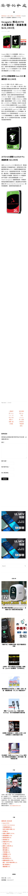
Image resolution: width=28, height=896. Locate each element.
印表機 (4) (5, 831)
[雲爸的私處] (14, 8)
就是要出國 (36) (7, 837)
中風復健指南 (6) (7, 827)
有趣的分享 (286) (7, 841)
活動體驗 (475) (7, 854)
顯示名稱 (4, 461)
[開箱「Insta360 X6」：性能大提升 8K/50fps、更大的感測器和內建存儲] (14, 709)
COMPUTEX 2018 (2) (9, 825)
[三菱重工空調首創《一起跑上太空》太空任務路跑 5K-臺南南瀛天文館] (14, 731)
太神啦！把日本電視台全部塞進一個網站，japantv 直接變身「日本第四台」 (14, 667)
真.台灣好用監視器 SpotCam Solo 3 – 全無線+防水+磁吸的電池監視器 (14, 608)
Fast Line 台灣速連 (18, 893)
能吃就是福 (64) (7, 858)
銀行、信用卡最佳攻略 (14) (10, 862)
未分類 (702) (6, 844)
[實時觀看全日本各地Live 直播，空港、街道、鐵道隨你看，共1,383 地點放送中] (14, 687)
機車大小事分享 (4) (8, 846)
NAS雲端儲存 (8, 402)
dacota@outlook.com (15, 805)
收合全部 (9, 821)
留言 (3, 442)
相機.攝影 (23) (6, 856)
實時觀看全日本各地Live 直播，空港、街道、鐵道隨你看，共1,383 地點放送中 (14, 689)
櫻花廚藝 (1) (6, 850)
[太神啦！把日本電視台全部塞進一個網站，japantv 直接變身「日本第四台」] (14, 664)
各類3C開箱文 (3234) (8, 833)
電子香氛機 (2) (7, 864)
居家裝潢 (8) (6, 839)
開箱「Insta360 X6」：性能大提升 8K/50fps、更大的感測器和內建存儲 (14, 711)
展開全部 (3, 821)
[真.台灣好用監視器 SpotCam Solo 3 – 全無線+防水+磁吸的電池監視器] (14, 606)
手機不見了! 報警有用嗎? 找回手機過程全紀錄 (14, 645)
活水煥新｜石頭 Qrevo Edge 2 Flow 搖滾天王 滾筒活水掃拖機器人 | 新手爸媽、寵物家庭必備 (14, 756)
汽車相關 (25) (6, 852)
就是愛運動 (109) (7, 835)
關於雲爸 (24, 892)
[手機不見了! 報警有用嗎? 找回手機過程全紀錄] (14, 642)
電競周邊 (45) (6, 866)
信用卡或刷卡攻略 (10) (9, 829)
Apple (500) (6, 823)
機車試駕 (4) (6, 848)
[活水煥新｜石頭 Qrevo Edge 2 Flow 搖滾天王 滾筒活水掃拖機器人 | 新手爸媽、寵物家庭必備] (14, 753)
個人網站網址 (5, 472)
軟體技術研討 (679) (8, 860)
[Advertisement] (14, 243)
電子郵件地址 (5, 467)
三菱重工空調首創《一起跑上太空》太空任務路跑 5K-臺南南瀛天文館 (14, 734)
